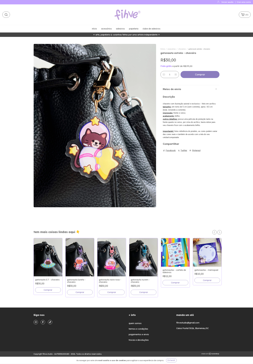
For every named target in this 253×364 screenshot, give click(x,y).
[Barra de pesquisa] (6, 15)
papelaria (133, 28)
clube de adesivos (151, 28)
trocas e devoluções (139, 340)
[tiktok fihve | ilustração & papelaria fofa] (50, 322)
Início (162, 49)
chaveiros (182, 49)
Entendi (171, 360)
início (94, 28)
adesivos (120, 28)
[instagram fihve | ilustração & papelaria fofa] (36, 322)
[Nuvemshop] (210, 354)
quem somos (135, 323)
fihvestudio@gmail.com (187, 322)
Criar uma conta (244, 2)
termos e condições (138, 329)
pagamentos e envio (139, 334)
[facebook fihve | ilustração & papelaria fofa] (43, 322)
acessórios (106, 28)
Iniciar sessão (227, 2)
